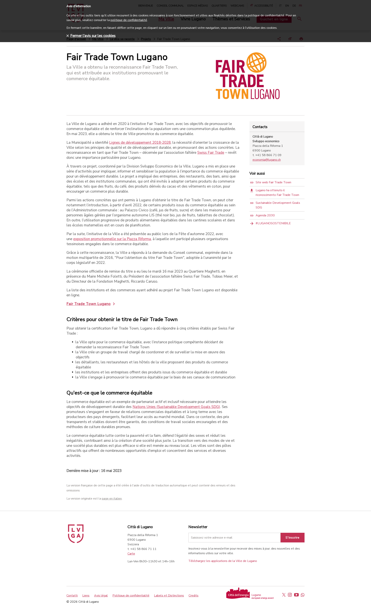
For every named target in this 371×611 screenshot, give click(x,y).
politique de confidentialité (129, 20)
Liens (85, 595)
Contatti (72, 595)
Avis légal (101, 595)
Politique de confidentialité (130, 595)
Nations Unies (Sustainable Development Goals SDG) (176, 406)
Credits (193, 595)
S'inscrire (293, 537)
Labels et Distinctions (169, 595)
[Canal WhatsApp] (303, 595)
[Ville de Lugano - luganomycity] (284, 595)
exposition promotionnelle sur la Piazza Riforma (112, 238)
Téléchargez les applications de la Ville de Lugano (222, 561)
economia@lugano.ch (267, 160)
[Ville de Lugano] (75, 542)
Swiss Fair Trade (210, 152)
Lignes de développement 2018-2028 (140, 142)
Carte (131, 554)
